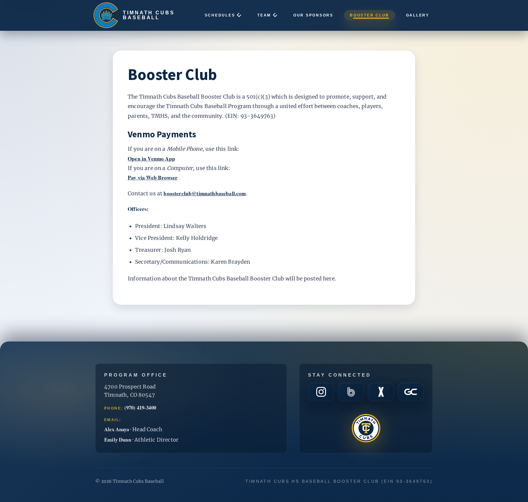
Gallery (417, 15)
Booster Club (369, 15)
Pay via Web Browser (153, 177)
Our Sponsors (313, 15)
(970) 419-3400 (140, 407)
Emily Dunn (117, 439)
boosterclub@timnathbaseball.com (204, 193)
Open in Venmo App (151, 158)
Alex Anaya (116, 429)
